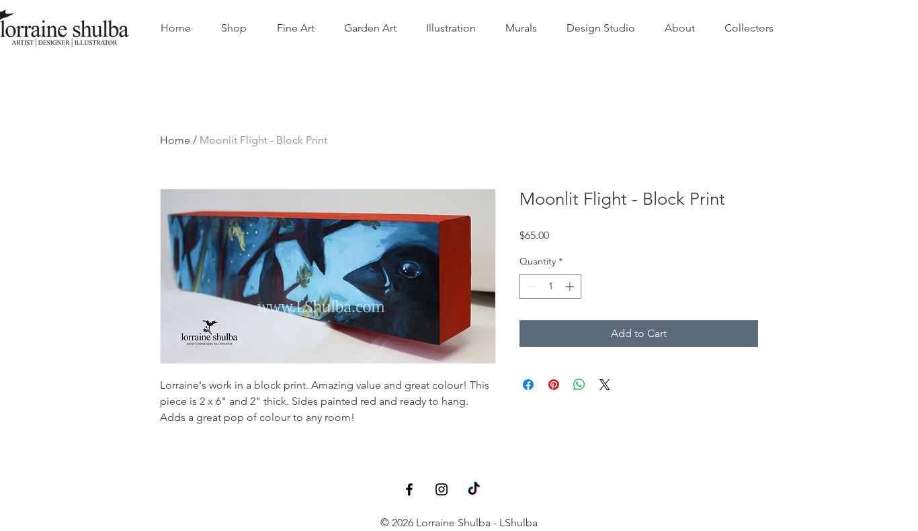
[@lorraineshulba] (474, 489)
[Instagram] (441, 489)
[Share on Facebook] (528, 385)
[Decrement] (529, 286)
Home (175, 140)
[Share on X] (605, 385)
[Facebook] (409, 489)
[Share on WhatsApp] (579, 385)
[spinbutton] (550, 286)
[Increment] (570, 286)
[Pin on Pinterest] (554, 385)
